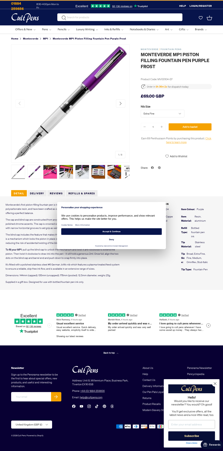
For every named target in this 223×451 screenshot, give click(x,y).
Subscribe (191, 436)
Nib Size (145, 106)
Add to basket (190, 126)
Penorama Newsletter (199, 368)
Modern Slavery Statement (158, 410)
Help (182, 5)
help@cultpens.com (91, 397)
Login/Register (201, 5)
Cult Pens (22, 435)
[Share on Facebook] (152, 167)
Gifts (182, 29)
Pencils (62, 29)
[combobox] (119, 17)
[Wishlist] (200, 18)
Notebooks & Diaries (142, 29)
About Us (148, 368)
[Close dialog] (215, 384)
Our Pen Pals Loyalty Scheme (159, 392)
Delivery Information (154, 386)
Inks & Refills (112, 29)
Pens (45, 29)
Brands (199, 29)
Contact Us (149, 380)
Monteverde (150, 49)
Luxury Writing (85, 29)
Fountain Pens (171, 49)
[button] (210, 18)
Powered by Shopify (35, 435)
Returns (147, 398)
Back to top (109, 352)
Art (167, 29)
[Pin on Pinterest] (159, 167)
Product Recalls (152, 404)
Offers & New (23, 29)
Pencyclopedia (195, 374)
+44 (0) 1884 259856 (92, 391)
